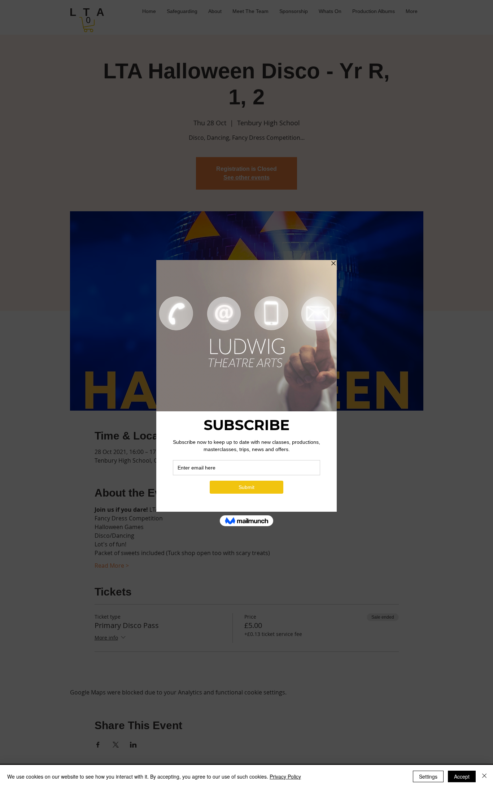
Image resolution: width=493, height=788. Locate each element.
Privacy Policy (285, 776)
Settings (428, 776)
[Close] (484, 776)
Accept (462, 776)
